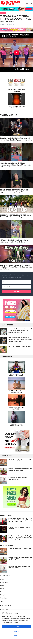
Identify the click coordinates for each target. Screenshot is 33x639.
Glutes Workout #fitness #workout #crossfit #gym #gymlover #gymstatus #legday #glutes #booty (20, 339)
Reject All (16, 635)
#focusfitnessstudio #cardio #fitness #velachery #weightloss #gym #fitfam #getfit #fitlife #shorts (15, 165)
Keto (1, 592)
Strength (2, 595)
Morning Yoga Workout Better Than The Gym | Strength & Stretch (20, 558)
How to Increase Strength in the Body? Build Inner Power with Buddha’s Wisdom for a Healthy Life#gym (20, 537)
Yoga (1, 601)
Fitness (3, 13)
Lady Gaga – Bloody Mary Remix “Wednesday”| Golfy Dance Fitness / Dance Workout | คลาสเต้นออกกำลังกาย (16, 267)
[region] (16, 624)
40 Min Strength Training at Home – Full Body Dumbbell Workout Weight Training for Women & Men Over (20, 520)
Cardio (2, 579)
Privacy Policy (4, 609)
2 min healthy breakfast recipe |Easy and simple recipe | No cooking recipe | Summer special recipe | (20, 330)
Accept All (16, 627)
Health (2, 588)
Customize (16, 631)
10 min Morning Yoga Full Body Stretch (19, 460)
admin (2, 24)
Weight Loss (3, 598)
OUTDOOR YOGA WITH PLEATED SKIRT (19, 346)
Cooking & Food (4, 582)
